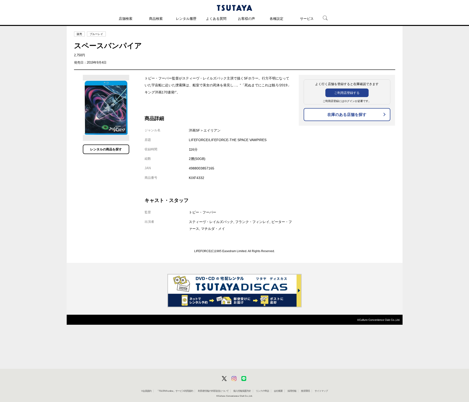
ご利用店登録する (347, 93)
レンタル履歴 (186, 19)
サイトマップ (321, 391)
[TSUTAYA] (234, 8)
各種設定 (276, 19)
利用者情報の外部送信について (213, 391)
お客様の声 (246, 19)
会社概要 (278, 391)
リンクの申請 (262, 391)
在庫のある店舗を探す (346, 114)
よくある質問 (216, 19)
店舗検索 (125, 19)
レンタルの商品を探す (106, 149)
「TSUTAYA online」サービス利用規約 (174, 391)
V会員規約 (146, 391)
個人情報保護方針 (242, 391)
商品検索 (156, 19)
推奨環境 (305, 391)
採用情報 (292, 391)
